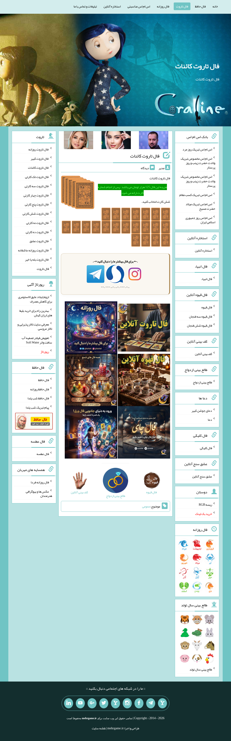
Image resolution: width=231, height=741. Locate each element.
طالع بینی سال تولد (200, 669)
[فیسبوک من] (138, 703)
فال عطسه (43, 454)
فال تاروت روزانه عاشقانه (33, 250)
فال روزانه (163, 6)
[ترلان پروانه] (116, 141)
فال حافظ (200, 6)
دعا (210, 419)
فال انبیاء (206, 279)
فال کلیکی (206, 448)
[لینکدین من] (68, 703)
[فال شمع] (91, 381)
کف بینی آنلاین (203, 354)
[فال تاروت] (144, 328)
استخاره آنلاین (112, 6)
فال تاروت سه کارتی (37, 186)
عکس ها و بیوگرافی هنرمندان (39, 493)
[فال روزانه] (91, 328)
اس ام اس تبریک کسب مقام (195, 195)
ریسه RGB (205, 504)
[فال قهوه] (144, 381)
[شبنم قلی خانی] (78, 141)
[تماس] (115, 703)
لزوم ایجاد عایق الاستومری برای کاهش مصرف (35, 299)
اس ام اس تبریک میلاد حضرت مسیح (200, 206)
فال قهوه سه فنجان (200, 316)
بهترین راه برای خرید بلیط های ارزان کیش (35, 312)
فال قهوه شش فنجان (199, 325)
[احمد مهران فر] (153, 141)
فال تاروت (182, 6)
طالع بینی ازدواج (202, 382)
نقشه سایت (99, 728)
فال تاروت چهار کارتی (36, 195)
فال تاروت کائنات (197, 66)
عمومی (146, 506)
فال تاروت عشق (39, 241)
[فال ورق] (91, 433)
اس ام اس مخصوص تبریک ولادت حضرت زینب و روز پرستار (198, 162)
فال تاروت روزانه (38, 149)
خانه (215, 6)
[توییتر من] (103, 703)
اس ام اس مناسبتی (138, 6)
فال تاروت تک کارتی (37, 177)
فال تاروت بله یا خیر (37, 259)
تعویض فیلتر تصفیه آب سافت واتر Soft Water (37, 340)
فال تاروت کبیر (40, 158)
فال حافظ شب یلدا (38, 398)
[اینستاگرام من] (127, 703)
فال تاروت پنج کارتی (37, 204)
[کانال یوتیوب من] (80, 703)
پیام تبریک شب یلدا (37, 407)
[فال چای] (144, 433)
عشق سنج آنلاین (202, 476)
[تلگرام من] (150, 703)
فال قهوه (206, 307)
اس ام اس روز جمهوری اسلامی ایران (200, 219)
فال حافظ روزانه (39, 389)
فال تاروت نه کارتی (37, 223)
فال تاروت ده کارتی (37, 232)
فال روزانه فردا (40, 482)
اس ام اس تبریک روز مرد (197, 149)
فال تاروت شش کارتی (36, 213)
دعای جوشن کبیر (202, 410)
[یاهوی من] (162, 703)
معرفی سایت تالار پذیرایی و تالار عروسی (34, 326)
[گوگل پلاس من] (92, 703)
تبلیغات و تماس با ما (85, 6)
